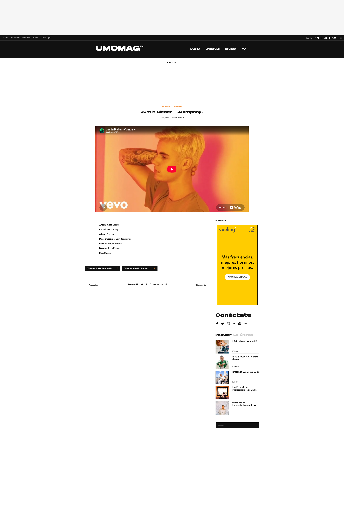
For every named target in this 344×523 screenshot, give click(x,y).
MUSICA (195, 49)
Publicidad (26, 38)
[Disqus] (147, 327)
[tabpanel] (237, 377)
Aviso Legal (46, 38)
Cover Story (15, 38)
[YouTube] (334, 38)
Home (5, 38)
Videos (178, 107)
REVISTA (230, 49)
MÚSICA (166, 107)
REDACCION (179, 118)
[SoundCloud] (325, 38)
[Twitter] (318, 38)
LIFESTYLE (213, 49)
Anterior (94, 285)
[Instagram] (321, 38)
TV (244, 49)
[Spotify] (330, 38)
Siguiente (201, 285)
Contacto (36, 38)
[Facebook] (315, 38)
